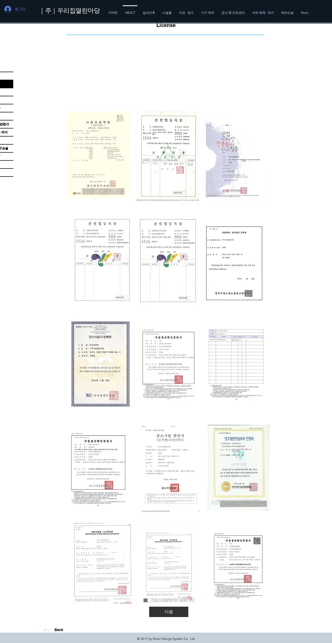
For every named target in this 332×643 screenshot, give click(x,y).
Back (58, 630)
